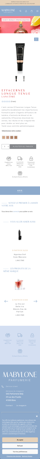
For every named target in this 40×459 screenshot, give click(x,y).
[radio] (3, 137)
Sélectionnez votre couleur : (12, 131)
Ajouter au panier (23, 146)
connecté (16, 211)
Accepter (20, 440)
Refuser (20, 446)
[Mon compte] (26, 11)
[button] (37, 416)
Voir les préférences (20, 452)
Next (35, 300)
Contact (9, 405)
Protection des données (14, 456)
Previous (5, 300)
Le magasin (21, 405)
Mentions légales (27, 456)
